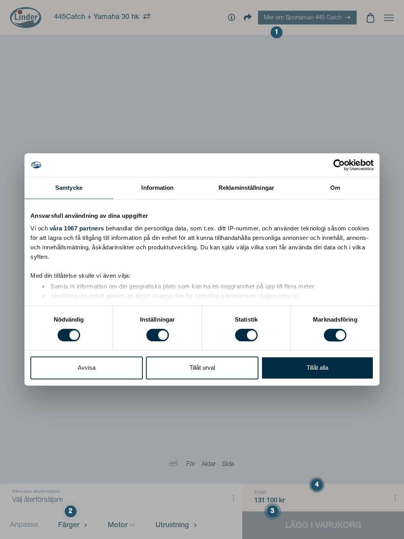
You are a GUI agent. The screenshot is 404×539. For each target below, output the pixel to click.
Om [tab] (335, 187)
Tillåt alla (317, 368)
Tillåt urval (202, 368)
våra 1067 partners (77, 228)
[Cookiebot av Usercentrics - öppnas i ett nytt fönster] (339, 165)
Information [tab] (157, 187)
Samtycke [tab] (68, 187)
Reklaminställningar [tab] (246, 187)
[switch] (157, 335)
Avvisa (86, 368)
